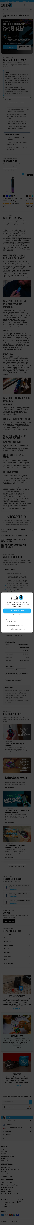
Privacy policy (22, 629)
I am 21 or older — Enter (17, 610)
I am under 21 (17, 614)
